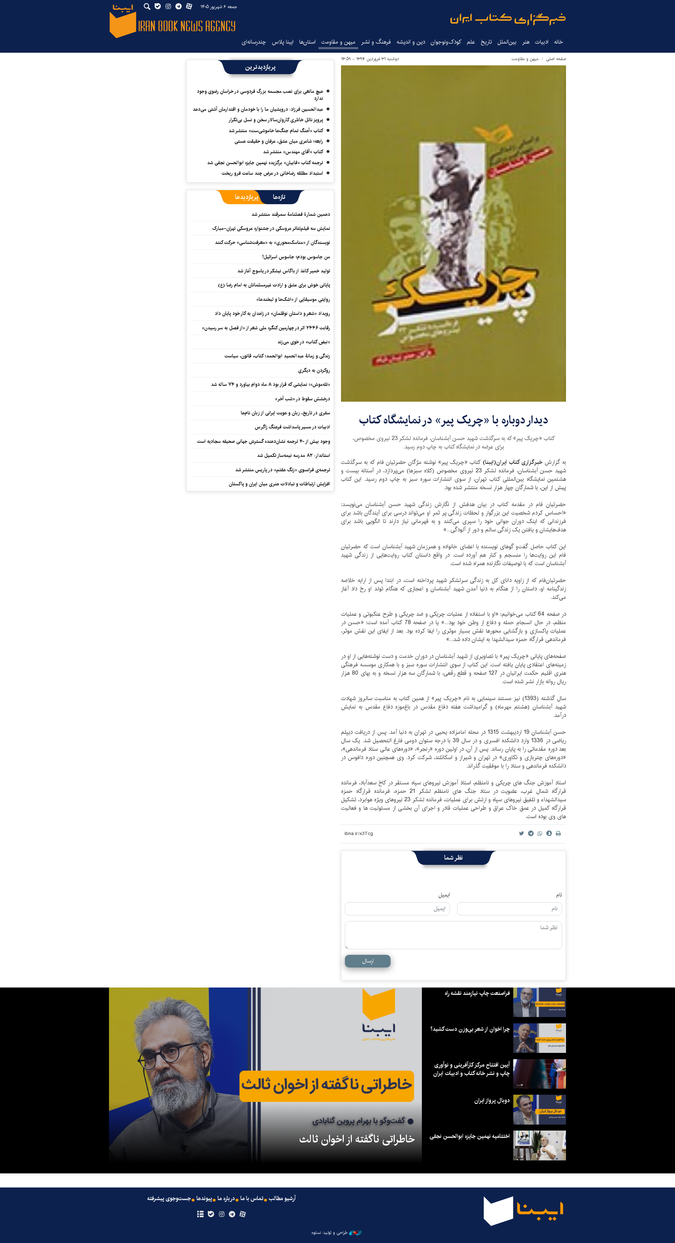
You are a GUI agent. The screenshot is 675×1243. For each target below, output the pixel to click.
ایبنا (508, 19)
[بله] (210, 1214)
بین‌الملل (506, 42)
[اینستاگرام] (221, 1214)
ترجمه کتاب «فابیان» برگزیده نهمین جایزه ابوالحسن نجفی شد (265, 163)
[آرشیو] (200, 1214)
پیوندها (204, 1199)
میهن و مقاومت (338, 42)
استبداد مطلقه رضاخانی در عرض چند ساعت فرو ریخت (272, 173)
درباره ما (226, 1199)
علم (471, 42)
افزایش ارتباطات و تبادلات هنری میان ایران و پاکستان (279, 484)
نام (559, 895)
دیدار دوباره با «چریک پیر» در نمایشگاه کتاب (453, 420)
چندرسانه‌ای (254, 42)
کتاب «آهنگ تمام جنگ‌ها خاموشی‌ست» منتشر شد (276, 131)
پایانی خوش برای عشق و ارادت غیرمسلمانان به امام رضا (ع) (274, 285)
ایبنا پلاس (283, 42)
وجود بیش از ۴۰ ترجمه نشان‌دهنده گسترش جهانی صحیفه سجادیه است (263, 441)
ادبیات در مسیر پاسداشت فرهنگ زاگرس (292, 427)
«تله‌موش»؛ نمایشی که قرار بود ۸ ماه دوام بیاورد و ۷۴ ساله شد (270, 384)
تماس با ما (251, 1199)
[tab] (279, 197)
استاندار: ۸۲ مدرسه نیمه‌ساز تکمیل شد (293, 455)
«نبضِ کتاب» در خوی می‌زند (303, 342)
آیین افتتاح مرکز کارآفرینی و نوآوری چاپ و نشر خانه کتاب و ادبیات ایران (471, 1069)
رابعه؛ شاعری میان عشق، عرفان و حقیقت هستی (278, 141)
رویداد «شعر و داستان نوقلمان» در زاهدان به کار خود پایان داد (272, 313)
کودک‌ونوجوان (446, 42)
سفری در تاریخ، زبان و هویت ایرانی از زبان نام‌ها (285, 413)
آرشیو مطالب (282, 1199)
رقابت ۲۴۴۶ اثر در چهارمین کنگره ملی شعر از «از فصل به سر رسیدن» (266, 328)
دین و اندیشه (411, 42)
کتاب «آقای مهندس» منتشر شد (293, 152)
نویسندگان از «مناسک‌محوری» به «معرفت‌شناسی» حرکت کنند (272, 242)
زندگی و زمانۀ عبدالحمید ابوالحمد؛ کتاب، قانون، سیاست (277, 356)
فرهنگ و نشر (376, 42)
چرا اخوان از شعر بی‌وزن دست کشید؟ (470, 1029)
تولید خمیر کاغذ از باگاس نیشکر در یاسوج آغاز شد (283, 271)
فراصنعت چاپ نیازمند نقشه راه (477, 993)
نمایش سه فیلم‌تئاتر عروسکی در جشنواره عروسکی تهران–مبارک (271, 228)
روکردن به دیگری (314, 370)
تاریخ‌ (486, 42)
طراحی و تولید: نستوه (329, 1233)
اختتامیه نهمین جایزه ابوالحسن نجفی (470, 1136)
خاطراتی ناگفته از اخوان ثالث (357, 1139)
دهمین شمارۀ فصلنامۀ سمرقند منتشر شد (290, 214)
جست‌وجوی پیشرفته (169, 1199)
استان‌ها (307, 42)
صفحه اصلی (556, 59)
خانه (558, 42)
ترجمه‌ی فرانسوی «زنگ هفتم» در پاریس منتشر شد (282, 470)
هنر (525, 42)
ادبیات (541, 42)
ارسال (368, 961)
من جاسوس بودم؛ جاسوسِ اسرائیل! (296, 257)
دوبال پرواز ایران (492, 1100)
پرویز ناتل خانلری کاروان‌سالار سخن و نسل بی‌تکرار (276, 120)
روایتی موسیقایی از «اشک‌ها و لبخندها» (293, 299)
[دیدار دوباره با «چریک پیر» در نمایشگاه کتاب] (453, 233)
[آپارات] (242, 1214)
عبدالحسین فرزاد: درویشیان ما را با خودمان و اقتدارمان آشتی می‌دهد (258, 109)
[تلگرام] (232, 1214)
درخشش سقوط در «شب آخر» (302, 399)
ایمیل (444, 895)
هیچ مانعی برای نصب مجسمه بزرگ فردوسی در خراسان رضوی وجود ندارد (260, 95)
